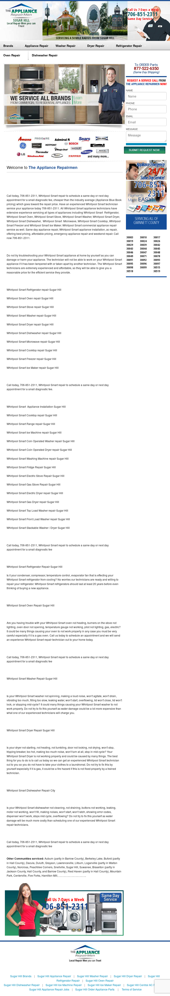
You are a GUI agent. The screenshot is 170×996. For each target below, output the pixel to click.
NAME (129, 90)
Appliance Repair (36, 46)
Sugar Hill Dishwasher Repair (22, 985)
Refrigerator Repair (129, 46)
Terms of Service (132, 989)
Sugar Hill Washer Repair (92, 976)
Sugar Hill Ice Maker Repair (104, 985)
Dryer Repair (95, 46)
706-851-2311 (143, 14)
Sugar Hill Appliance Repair (54, 976)
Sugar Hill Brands (20, 976)
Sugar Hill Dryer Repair (128, 976)
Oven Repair (11, 55)
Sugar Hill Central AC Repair (144, 985)
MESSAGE (132, 129)
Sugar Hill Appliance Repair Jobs (49, 989)
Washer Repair (65, 46)
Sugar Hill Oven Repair (100, 980)
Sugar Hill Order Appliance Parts (94, 989)
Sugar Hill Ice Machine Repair (64, 985)
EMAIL (129, 116)
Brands (8, 46)
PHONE (130, 103)
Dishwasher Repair (45, 55)
